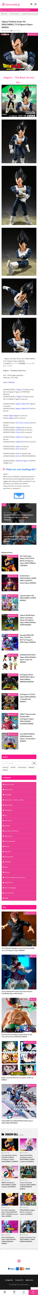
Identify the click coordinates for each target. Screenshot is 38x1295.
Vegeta (19, 389)
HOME (5, 14)
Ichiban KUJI (20, 437)
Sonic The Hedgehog (10, 888)
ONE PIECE (7, 862)
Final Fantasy (8, 820)
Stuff (17, 449)
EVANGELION (8, 810)
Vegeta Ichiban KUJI (23, 404)
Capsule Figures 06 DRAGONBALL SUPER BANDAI (28, 598)
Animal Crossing (22, 767)
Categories (9, 1280)
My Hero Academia (9, 841)
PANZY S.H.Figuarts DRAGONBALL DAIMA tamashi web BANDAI (9, 1185)
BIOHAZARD (8, 795)
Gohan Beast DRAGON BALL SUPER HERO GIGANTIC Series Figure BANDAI (28, 579)
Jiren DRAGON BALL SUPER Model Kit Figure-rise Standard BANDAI (27, 737)
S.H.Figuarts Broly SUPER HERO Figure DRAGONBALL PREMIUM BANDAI (27, 678)
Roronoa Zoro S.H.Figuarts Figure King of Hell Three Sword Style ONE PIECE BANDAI (17, 1036)
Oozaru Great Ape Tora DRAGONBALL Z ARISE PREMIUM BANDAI (27, 1239)
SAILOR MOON (8, 882)
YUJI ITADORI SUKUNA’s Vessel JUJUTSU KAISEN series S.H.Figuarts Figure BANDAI (18, 949)
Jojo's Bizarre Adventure (11, 831)
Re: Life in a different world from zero (14, 877)
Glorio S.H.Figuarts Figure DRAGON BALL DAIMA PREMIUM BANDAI (9, 1240)
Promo (18, 432)
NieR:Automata (8, 857)
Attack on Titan (8, 789)
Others (6, 867)
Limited (18, 430)
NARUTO (7, 846)
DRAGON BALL (14, 14)
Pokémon (13, 767)
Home (4, 1293)
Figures (18, 446)
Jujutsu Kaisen (8, 836)
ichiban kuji (5, 767)
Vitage (18, 427)
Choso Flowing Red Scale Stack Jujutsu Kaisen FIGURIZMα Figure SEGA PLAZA (17, 992)
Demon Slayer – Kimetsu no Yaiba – (14, 800)
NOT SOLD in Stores (23, 423)
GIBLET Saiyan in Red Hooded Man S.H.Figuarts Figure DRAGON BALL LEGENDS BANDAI (27, 719)
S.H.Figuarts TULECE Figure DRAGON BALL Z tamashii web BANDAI (28, 697)
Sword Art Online (9, 893)
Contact (14, 1293)
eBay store (29, 1280)
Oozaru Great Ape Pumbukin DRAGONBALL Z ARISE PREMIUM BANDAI (28, 1186)
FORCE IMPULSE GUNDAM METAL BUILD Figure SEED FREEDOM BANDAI (17, 1122)
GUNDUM (5, 770)
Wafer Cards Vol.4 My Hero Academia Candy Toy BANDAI (17, 1079)
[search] (34, 763)
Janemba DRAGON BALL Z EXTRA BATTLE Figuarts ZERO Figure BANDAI (28, 638)
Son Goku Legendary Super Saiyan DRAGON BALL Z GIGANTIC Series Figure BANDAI (10, 1213)
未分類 (6, 898)
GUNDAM (7, 826)
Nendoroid (7, 851)
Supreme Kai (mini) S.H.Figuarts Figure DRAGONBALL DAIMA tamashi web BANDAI (27, 1158)
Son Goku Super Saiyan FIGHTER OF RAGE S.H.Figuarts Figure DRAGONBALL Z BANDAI (28, 560)
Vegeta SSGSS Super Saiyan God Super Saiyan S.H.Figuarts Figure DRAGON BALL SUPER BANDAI (28, 620)
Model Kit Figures (22, 461)
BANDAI (11, 382)
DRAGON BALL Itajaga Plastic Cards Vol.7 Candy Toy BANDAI (27, 1212)
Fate (5, 815)
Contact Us (19, 1280)
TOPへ (33, 1293)
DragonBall (31, 767)
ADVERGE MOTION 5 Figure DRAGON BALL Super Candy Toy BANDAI (28, 658)
